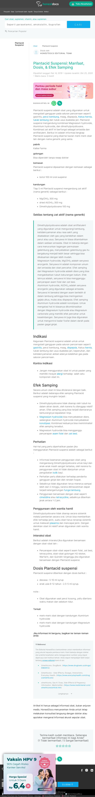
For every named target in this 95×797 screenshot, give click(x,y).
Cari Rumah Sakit (21, 12)
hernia (88, 347)
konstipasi (44, 423)
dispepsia (72, 347)
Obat (12, 12)
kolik (55, 472)
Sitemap (38, 796)
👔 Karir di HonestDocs (73, 794)
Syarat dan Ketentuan (56, 794)
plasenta (54, 523)
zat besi (73, 433)
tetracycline (62, 497)
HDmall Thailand (70, 796)
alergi (60, 373)
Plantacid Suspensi (19, 44)
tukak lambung (41, 120)
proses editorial (48, 660)
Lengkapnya (63, 694)
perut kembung (51, 116)
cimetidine (44, 497)
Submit (67, 784)
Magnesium (45, 417)
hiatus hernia (85, 116)
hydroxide (57, 417)
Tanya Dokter (38, 12)
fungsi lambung (72, 490)
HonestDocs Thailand (52, 796)
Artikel (46, 12)
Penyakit (7, 12)
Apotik (30, 12)
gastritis (37, 347)
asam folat (58, 433)
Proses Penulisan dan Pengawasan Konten (17, 796)
